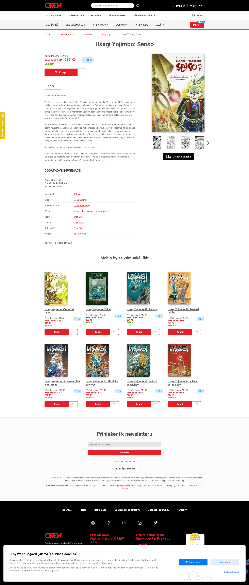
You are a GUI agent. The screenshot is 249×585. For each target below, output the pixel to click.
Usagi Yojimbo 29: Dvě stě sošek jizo (142, 383)
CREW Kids (142, 24)
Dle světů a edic (76, 24)
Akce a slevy (53, 15)
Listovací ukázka (181, 156)
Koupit (63, 72)
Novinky (96, 15)
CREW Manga (100, 24)
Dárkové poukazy (144, 15)
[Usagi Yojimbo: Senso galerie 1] (157, 143)
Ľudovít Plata (80, 234)
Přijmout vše (193, 562)
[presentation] (208, 143)
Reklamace (100, 510)
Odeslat (124, 452)
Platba (83, 510)
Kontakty (182, 510)
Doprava (67, 510)
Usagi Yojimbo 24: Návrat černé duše (183, 383)
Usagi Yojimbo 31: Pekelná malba (183, 311)
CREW (77, 194)
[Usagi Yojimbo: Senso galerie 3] (185, 143)
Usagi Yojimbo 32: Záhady (142, 309)
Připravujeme (117, 15)
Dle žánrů (52, 24)
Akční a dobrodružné (84, 211)
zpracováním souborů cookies (63, 567)
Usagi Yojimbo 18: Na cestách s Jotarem (62, 383)
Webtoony (122, 24)
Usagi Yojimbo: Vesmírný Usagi (59, 311)
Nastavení (224, 562)
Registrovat (196, 5)
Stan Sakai (79, 217)
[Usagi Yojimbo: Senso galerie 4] (199, 143)
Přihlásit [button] (180, 5)
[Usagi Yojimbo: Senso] (178, 93)
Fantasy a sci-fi (102, 211)
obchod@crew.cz (124, 468)
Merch (198, 24)
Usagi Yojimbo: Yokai (98, 309)
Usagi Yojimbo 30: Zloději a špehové (102, 383)
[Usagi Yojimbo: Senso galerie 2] (171, 143)
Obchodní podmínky (158, 510)
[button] (159, 24)
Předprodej (76, 15)
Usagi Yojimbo (81, 200)
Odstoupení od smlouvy (127, 510)
